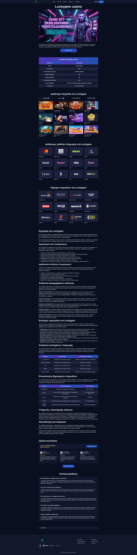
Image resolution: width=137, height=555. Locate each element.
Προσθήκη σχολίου (91, 446)
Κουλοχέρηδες (90, 98)
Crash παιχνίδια (75, 98)
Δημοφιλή (45, 98)
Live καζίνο (60, 98)
